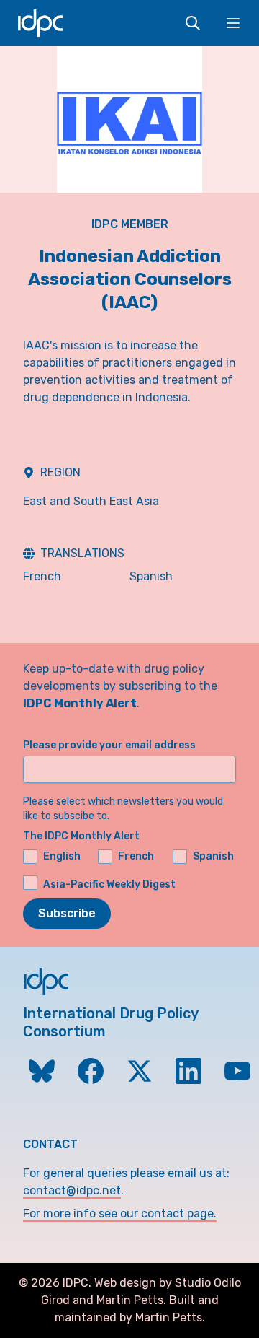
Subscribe (67, 913)
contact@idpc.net (72, 1190)
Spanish (151, 576)
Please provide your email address (109, 745)
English (62, 856)
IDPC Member (129, 224)
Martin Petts (129, 1300)
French (42, 576)
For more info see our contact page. (120, 1213)
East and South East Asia (91, 501)
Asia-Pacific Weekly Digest (109, 884)
